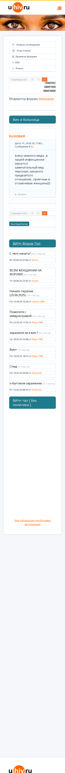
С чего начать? (20, 253)
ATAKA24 (36, 389)
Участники (23, 50)
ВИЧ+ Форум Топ (26, 243)
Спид (13, 366)
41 (32, 146)
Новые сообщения (28, 44)
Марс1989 (37, 322)
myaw (35, 280)
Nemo (35, 260)
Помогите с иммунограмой (20, 314)
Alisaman (37, 372)
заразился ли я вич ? (24, 333)
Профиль (22, 194)
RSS (17, 62)
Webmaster (46, 99)
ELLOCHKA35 (17, 136)
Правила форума (26, 56)
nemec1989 (38, 301)
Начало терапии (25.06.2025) (21, 293)
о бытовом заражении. (26, 383)
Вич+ (13, 350)
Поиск (19, 68)
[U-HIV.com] (32, 23)
